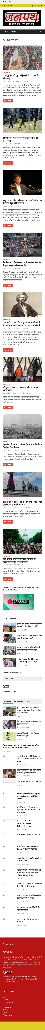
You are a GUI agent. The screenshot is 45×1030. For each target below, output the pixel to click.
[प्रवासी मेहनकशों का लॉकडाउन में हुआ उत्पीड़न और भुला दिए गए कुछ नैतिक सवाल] (22, 485)
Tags (28, 701)
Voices (5, 1012)
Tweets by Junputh (9, 691)
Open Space (6, 72)
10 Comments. (25, 565)
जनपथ (5, 957)
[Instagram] (39, 5)
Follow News (7, 1015)
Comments (18, 701)
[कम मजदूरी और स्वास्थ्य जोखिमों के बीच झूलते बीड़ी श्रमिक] (9, 907)
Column (5, 1000)
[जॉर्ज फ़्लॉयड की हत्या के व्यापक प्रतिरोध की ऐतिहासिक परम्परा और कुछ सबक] (22, 542)
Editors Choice (8, 1002)
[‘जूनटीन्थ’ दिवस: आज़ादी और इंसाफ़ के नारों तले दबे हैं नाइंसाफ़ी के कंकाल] (22, 427)
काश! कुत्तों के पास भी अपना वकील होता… (29, 835)
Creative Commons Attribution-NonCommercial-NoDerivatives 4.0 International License (20, 978)
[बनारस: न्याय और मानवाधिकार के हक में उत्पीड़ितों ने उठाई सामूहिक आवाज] (9, 647)
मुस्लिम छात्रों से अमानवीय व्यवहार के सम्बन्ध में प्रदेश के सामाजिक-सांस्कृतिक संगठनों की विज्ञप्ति (29, 710)
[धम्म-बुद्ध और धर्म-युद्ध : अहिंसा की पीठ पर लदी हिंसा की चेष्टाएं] (22, 59)
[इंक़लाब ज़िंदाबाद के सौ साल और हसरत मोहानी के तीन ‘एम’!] (9, 733)
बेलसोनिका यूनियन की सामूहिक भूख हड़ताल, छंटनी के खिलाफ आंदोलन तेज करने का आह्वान (28, 809)
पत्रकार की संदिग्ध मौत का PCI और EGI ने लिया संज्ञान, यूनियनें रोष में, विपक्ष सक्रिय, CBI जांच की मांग (29, 872)
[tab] (8, 701)
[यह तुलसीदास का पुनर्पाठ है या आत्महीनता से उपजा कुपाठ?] (9, 858)
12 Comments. (26, 507)
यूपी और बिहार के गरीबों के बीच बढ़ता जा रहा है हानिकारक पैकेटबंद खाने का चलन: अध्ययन (29, 758)
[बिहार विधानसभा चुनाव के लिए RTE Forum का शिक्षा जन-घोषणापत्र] (9, 846)
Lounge (5, 1005)
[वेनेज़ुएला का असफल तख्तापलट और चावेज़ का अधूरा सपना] (22, 370)
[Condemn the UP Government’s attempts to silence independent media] (9, 821)
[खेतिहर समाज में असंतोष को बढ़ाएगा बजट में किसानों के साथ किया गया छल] (9, 884)
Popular (7, 701)
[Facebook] (33, 5)
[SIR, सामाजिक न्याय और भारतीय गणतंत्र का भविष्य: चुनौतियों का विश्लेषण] (9, 770)
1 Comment (25, 81)
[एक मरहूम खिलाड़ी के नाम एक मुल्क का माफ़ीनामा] (9, 919)
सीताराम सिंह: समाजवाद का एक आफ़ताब (29, 782)
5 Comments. (26, 393)
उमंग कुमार (17, 81)
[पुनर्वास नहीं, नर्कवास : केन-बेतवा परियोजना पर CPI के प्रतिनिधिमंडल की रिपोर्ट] (9, 624)
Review (5, 1010)
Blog (4, 197)
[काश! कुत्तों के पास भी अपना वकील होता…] (9, 835)
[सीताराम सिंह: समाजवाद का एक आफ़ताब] (9, 782)
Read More (7, 100)
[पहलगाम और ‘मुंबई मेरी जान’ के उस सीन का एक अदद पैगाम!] (22, 121)
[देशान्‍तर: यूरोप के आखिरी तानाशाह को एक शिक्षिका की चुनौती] (9, 721)
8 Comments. (26, 450)
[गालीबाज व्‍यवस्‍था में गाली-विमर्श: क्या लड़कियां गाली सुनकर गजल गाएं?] (9, 659)
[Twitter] (35, 5)
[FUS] (42, 5)
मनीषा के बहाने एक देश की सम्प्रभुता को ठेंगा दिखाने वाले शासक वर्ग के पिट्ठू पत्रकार (28, 795)
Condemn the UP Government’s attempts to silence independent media (29, 823)
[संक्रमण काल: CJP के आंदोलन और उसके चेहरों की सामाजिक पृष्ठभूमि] (9, 636)
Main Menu (11, 32)
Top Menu (8, 2)
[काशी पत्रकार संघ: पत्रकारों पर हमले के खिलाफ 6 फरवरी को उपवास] (9, 895)
